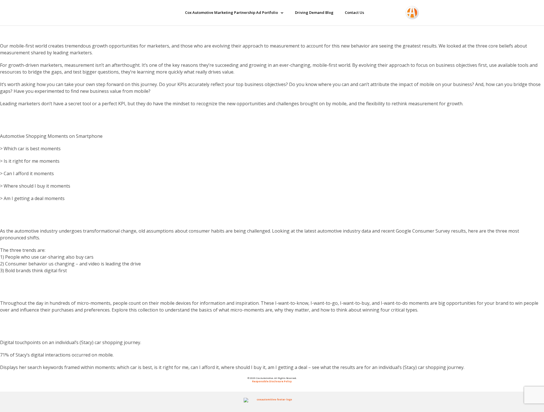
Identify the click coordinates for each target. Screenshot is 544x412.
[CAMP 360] (137, 12)
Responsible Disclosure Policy (272, 381)
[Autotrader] (412, 12)
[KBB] (428, 13)
